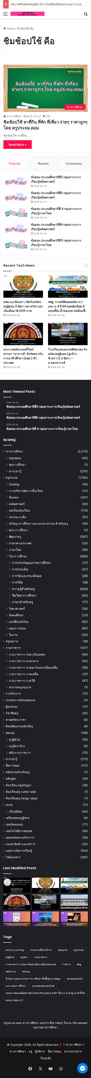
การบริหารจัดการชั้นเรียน (26, 491)
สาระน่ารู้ (15, 471)
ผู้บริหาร (40, 1051)
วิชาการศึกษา (18, 556)
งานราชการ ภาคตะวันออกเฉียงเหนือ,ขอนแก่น (31, 964)
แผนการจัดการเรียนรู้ (19, 850)
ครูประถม (12, 477)
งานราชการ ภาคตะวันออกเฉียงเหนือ (33, 667)
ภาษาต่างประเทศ (20, 543)
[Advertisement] (45, 66)
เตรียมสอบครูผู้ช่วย (17, 818)
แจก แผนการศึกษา (16, 985)
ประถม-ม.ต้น (17, 517)
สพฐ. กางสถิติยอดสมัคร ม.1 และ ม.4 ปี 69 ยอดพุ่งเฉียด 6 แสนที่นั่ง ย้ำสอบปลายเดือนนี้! (67, 306)
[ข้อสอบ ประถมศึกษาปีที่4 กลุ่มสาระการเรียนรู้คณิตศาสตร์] (16, 229)
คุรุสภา (24, 957)
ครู (30, 1051)
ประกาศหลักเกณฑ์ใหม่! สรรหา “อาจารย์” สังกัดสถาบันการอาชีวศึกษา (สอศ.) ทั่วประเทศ (23, 356)
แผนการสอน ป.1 (14, 1000)
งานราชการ (13, 647)
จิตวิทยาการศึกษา (24, 595)
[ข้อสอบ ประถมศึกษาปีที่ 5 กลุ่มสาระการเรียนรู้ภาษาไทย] (16, 244)
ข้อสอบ (14, 497)
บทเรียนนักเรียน (19, 510)
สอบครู (10, 733)
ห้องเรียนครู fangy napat (22, 798)
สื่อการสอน (12, 765)
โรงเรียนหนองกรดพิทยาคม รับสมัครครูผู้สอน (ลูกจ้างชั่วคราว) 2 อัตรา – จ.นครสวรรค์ (67, 356)
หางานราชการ (73, 1051)
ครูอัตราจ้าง (17, 746)
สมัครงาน (11, 971)
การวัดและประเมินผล (26, 576)
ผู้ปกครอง (12, 706)
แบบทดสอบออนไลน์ (43, 985)
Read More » (17, 144)
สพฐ (79, 964)
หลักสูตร (11, 778)
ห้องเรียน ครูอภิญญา (19, 785)
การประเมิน (20, 569)
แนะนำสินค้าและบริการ (20, 844)
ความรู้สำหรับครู (23, 589)
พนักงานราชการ (20, 752)
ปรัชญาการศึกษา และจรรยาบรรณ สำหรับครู (38, 523)
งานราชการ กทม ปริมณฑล (27, 654)
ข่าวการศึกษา (14, 116)
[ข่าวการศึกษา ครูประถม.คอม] (27, 14)
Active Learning (15, 950)
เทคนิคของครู (14, 824)
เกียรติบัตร (16, 811)
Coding (14, 484)
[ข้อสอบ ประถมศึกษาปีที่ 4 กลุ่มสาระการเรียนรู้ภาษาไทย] (16, 213)
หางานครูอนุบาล (20, 687)
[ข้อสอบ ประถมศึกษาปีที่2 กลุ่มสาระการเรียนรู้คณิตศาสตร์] (16, 181)
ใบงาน (13, 635)
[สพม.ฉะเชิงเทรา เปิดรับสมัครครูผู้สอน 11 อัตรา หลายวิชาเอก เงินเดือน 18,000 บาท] (23, 287)
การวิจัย (17, 582)
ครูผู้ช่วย (14, 739)
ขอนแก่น (63, 950)
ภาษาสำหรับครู (22, 602)
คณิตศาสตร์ (17, 504)
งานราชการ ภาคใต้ (22, 680)
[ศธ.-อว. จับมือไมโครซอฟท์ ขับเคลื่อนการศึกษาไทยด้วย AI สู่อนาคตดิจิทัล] (45, 919)
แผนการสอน (17, 628)
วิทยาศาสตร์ (17, 608)
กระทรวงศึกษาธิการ (41, 950)
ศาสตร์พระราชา (16, 719)
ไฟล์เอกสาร (13, 857)
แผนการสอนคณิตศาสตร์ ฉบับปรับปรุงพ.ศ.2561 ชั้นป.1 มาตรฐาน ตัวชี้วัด (45, 993)
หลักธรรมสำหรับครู (18, 772)
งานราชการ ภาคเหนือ (24, 674)
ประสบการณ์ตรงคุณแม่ (20, 700)
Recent (43, 164)
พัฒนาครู (15, 536)
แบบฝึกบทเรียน (19, 621)
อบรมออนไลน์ (74, 978)
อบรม (9, 804)
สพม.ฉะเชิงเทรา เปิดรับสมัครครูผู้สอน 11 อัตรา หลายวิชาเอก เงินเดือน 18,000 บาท (23, 306)
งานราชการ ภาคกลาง (24, 661)
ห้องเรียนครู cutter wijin (21, 791)
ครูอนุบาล (12, 641)
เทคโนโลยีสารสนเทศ (19, 831)
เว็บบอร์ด (45, 1058)
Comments (74, 164)
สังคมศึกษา (16, 615)
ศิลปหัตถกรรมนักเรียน (19, 726)
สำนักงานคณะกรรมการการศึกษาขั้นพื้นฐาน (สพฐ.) (33, 978)
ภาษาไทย (15, 549)
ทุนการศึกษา (17, 464)
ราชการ (66, 964)
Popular (15, 164)
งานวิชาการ (13, 693)
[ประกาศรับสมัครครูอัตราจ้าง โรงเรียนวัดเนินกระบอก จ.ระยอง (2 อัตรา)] (74, 902)
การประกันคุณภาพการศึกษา (31, 563)
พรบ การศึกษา (18, 530)
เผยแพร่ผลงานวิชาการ (20, 837)
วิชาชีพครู (12, 713)
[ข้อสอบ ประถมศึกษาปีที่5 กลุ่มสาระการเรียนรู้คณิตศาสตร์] (16, 197)
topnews (15, 458)
